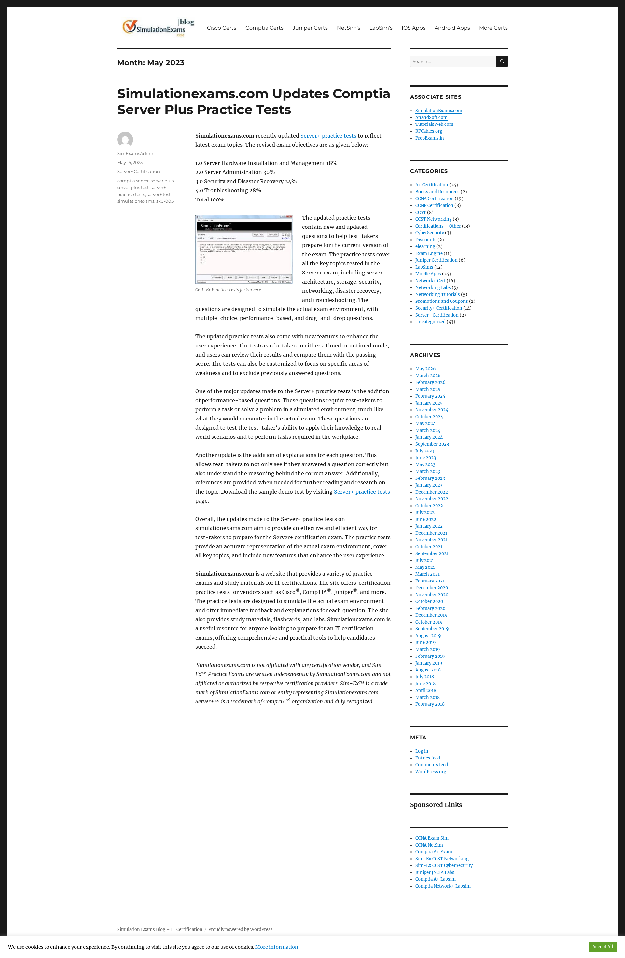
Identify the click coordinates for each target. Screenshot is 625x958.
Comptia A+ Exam (433, 852)
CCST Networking (433, 219)
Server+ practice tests (328, 135)
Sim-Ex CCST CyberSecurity (444, 865)
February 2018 (430, 704)
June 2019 (425, 642)
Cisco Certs (221, 28)
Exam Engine (429, 253)
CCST (420, 212)
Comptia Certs (264, 28)
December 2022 (431, 492)
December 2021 (431, 533)
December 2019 (431, 615)
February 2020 (430, 608)
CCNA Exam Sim (432, 838)
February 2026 (430, 382)
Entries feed (427, 758)
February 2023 (430, 478)
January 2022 (429, 526)
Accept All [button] (602, 947)
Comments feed (431, 765)
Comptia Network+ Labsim (443, 886)
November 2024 (431, 410)
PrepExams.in (429, 138)
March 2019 (427, 649)
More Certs (493, 28)
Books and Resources (437, 192)
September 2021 (432, 553)
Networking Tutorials (437, 294)
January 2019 (428, 663)
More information (276, 947)
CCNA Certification (434, 198)
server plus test (133, 187)
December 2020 (431, 588)
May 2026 (425, 369)
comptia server (133, 180)
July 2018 (424, 677)
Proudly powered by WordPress (240, 929)
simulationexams (135, 201)
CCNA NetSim (429, 845)
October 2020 (429, 601)
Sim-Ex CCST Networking (442, 859)
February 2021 (430, 581)
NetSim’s (348, 28)
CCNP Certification (434, 205)
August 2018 (428, 670)
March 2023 (427, 471)
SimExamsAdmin (136, 153)
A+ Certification (431, 185)
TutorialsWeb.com (434, 124)
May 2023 (425, 464)
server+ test (159, 194)
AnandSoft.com (431, 117)
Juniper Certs (310, 28)
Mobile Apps (428, 274)
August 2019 (428, 636)
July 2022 (425, 512)
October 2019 (429, 622)
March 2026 (428, 375)
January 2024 (429, 437)
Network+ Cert (430, 281)
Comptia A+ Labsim (435, 879)
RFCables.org (428, 131)
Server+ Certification (138, 171)
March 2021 (427, 574)
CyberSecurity (429, 233)
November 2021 (431, 540)
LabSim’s (381, 28)
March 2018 (427, 697)
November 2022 (431, 499)
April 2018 (425, 690)
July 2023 (424, 451)
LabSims (424, 267)
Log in (421, 751)
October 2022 (429, 505)
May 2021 (425, 567)
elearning (425, 246)
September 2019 (432, 629)
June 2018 (425, 683)
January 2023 (428, 485)
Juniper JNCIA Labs (434, 872)
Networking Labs (433, 287)
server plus (162, 180)
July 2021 (424, 560)
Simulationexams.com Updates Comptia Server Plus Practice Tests (254, 101)
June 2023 (425, 458)
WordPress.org (430, 771)
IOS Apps (413, 28)
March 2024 (427, 430)
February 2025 (430, 396)
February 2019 (430, 656)
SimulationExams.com (438, 110)
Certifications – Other (438, 226)
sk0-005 (165, 201)
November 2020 (431, 594)
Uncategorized (430, 322)
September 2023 (432, 444)
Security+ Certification (438, 308)
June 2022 (425, 519)
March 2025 (427, 389)
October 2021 (428, 547)
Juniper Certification (436, 260)
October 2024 (429, 417)
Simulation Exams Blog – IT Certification (159, 929)
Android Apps (452, 28)
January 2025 (429, 403)
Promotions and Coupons (441, 301)
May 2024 (425, 423)
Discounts (426, 240)
